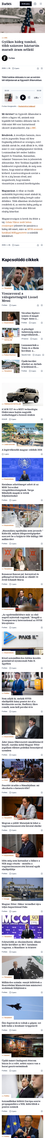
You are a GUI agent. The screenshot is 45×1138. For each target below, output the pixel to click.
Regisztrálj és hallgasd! (26, 106)
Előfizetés (26, 4)
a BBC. (33, 127)
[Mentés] (42, 68)
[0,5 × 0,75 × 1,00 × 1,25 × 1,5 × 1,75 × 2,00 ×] (37, 98)
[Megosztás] (38, 68)
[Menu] (40, 3)
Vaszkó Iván (26, 355)
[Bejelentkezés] (35, 3)
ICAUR (4, 419)
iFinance (24, 339)
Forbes (4, 305)
